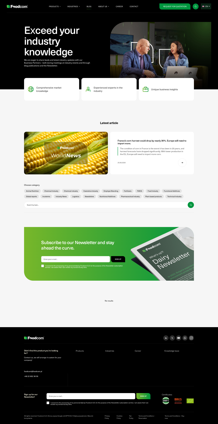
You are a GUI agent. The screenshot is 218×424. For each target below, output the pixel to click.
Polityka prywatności (79, 416)
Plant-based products (153, 196)
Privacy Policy (107, 417)
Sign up (118, 259)
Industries (72, 6)
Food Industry (153, 191)
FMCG (139, 191)
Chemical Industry (51, 191)
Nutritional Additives (107, 196)
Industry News (61, 196)
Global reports (31, 196)
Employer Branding (111, 191)
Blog (89, 6)
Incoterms (46, 196)
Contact (134, 6)
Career (119, 6)
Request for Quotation (175, 6)
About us (102, 6)
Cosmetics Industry (90, 191)
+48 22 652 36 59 (31, 376)
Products (54, 6)
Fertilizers (127, 191)
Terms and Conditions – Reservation (147, 417)
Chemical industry (71, 191)
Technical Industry (174, 196)
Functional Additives (172, 191)
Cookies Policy (119, 417)
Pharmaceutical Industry (130, 196)
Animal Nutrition (32, 191)
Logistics (75, 196)
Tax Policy (131, 417)
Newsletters (89, 196)
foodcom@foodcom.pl (33, 371)
